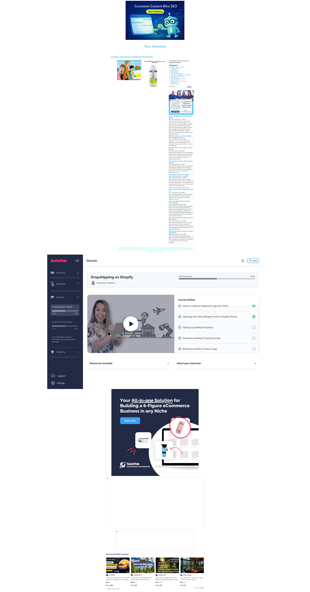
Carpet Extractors (175, 71)
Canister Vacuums (175, 68)
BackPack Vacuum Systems (177, 67)
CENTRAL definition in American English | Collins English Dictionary (180, 136)
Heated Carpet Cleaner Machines (178, 78)
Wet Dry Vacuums (175, 84)
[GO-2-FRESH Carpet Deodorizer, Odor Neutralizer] (129, 70)
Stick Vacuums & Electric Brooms (179, 81)
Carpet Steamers (175, 72)
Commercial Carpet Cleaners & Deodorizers (181, 75)
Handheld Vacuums (175, 77)
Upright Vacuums (175, 82)
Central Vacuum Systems (177, 73)
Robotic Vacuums (175, 80)
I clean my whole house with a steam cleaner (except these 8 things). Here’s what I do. (181, 189)
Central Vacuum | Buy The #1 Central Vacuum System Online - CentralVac (179, 175)
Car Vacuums (174, 69)
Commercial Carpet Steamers (178, 76)
